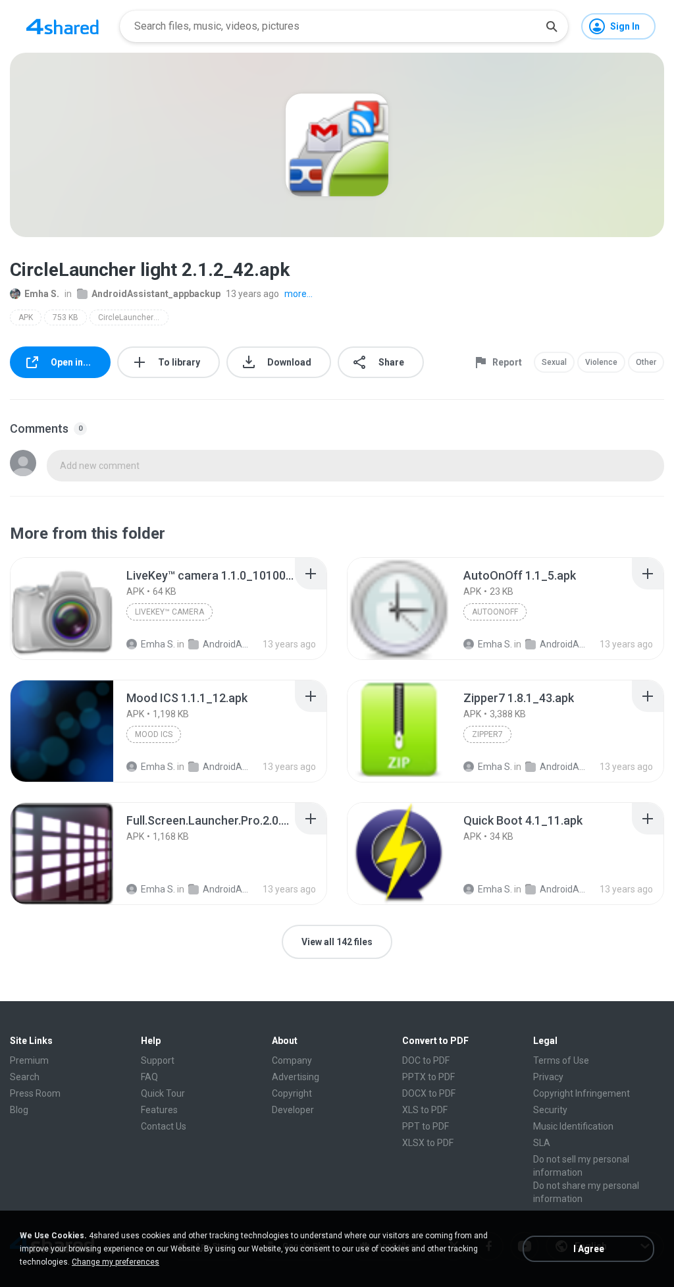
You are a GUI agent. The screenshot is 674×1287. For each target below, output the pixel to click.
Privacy (548, 1077)
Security (550, 1110)
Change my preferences (115, 1262)
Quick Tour (163, 1093)
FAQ (149, 1077)
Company (292, 1060)
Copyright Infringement (581, 1093)
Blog (19, 1110)
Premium (29, 1060)
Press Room (35, 1093)
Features (159, 1110)
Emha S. (41, 293)
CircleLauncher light (133, 317)
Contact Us (163, 1126)
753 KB (65, 317)
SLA (541, 1142)
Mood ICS (153, 734)
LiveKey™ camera (169, 611)
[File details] (62, 608)
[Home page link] (62, 26)
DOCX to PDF (428, 1093)
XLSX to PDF (428, 1142)
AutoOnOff (495, 611)
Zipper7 (487, 734)
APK (25, 317)
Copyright (292, 1093)
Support (157, 1060)
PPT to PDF (425, 1126)
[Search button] (551, 26)
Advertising (295, 1077)
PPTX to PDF (428, 1077)
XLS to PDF (425, 1110)
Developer (293, 1110)
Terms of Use (561, 1060)
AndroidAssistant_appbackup (155, 293)
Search (24, 1077)
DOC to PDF (426, 1060)
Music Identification (573, 1126)
